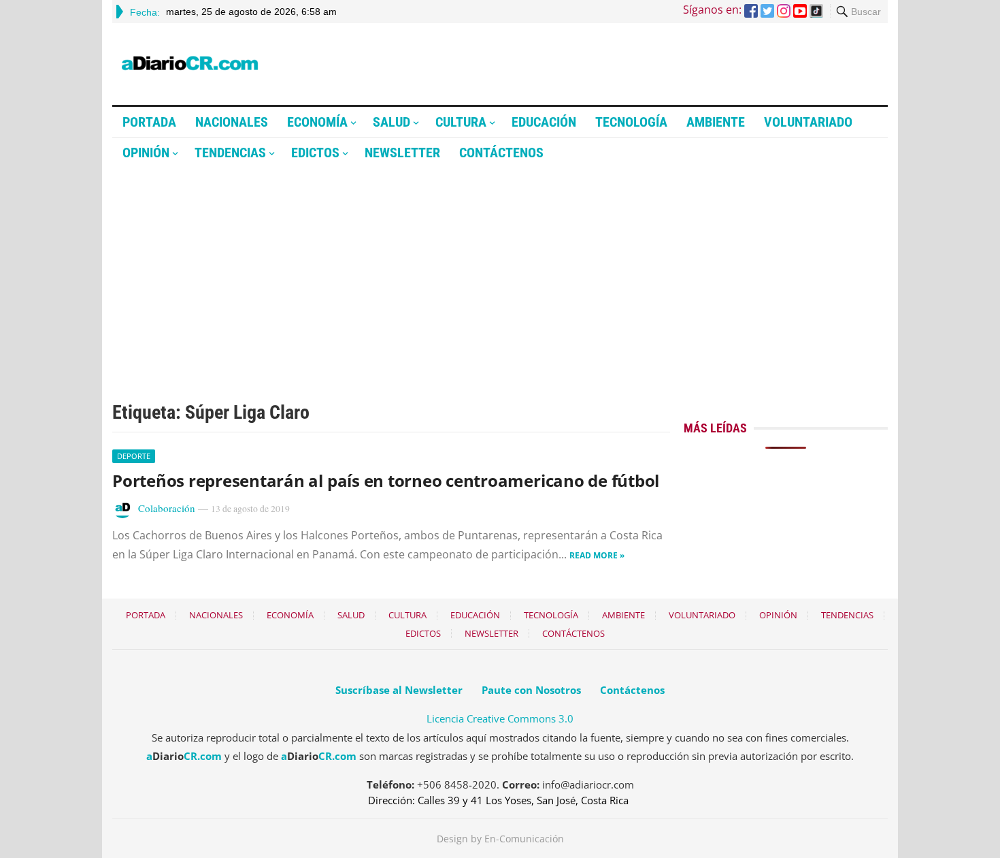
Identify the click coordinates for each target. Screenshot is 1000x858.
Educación (544, 122)
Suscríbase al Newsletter (399, 690)
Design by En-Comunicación (500, 838)
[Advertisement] (500, 270)
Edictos (315, 152)
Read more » (596, 555)
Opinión (145, 152)
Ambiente (715, 122)
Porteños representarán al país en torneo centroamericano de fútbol (385, 480)
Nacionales (231, 122)
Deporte (133, 456)
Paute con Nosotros (531, 690)
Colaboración (166, 508)
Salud (391, 122)
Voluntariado (808, 122)
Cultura (460, 122)
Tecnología (631, 122)
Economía (317, 122)
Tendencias (230, 152)
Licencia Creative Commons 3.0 (500, 718)
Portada (149, 122)
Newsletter (402, 152)
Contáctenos (501, 152)
